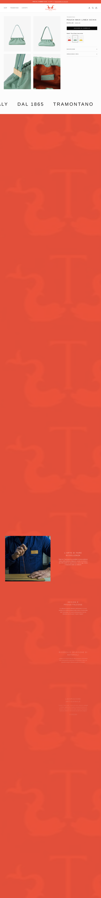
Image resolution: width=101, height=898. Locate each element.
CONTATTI (25, 7)
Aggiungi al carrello (82, 28)
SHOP (5, 7)
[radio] (69, 38)
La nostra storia (73, 714)
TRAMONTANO (14, 7)
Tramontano (71, 17)
